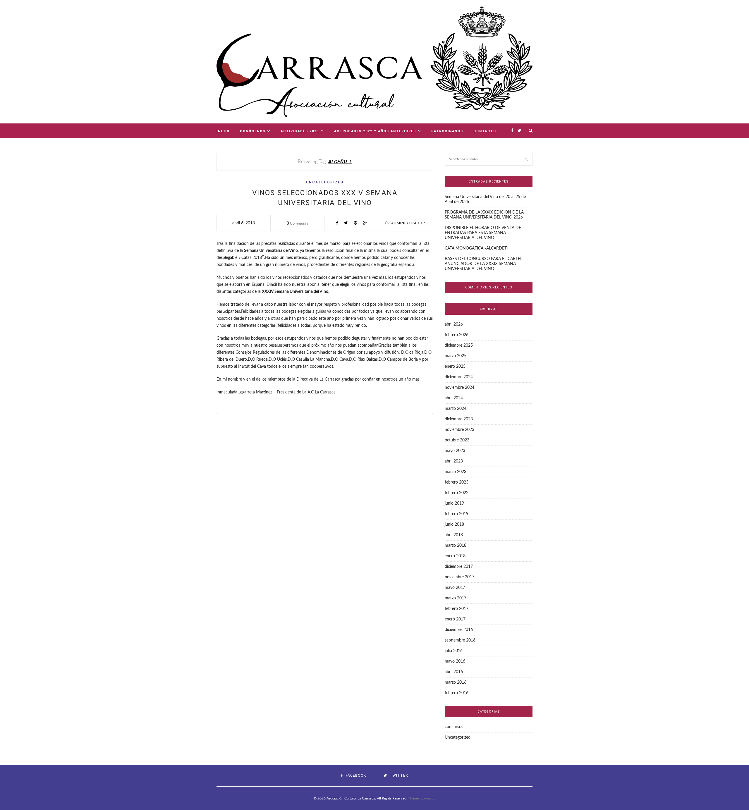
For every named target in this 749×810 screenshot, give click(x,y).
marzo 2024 (455, 409)
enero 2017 (455, 619)
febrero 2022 (456, 493)
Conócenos (252, 131)
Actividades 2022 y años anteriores (375, 131)
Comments (297, 223)
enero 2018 (455, 556)
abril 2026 (454, 324)
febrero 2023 (456, 482)
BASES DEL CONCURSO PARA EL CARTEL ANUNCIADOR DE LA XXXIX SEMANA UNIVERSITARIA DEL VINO (483, 264)
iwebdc (429, 798)
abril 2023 (454, 461)
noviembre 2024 (459, 388)
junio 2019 (454, 503)
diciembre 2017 (459, 567)
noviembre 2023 (459, 430)
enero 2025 (455, 366)
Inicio (223, 131)
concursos (454, 727)
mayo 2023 (455, 451)
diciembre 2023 (459, 419)
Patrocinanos (447, 131)
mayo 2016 (455, 661)
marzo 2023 (455, 472)
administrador (408, 223)
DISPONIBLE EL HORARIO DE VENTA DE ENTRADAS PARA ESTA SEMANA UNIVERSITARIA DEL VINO (483, 233)
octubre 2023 (457, 440)
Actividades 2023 (300, 131)
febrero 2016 (456, 693)
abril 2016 (454, 672)
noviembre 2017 (459, 577)
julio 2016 (454, 651)
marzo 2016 (455, 682)
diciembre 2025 (459, 345)
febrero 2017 (456, 609)
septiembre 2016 (460, 640)
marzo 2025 (455, 356)
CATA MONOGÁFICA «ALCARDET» (476, 248)
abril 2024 (454, 398)
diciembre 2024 (459, 377)
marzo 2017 (455, 598)
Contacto (484, 131)
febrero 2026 (456, 335)
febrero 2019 (456, 514)
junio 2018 (454, 524)
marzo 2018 (455, 546)
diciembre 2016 (459, 630)
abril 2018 (454, 535)
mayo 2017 (455, 588)
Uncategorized (324, 182)
